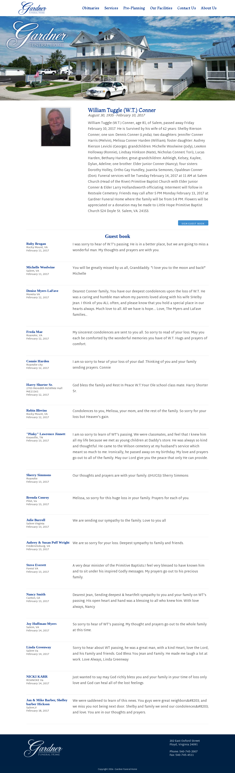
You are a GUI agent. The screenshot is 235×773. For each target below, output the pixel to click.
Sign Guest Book (193, 223)
